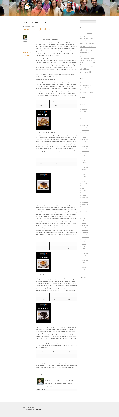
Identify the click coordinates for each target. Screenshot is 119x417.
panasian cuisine (26, 57)
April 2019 (84, 137)
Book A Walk (65, 13)
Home (24, 13)
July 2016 (84, 186)
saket (92, 66)
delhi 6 (89, 41)
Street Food (84, 69)
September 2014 (85, 237)
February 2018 (85, 167)
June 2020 (84, 113)
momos (81, 60)
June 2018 (84, 158)
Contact (58, 13)
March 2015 (84, 223)
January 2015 (84, 227)
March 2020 (84, 118)
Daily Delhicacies (26, 47)
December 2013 (85, 258)
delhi (86, 41)
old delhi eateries (87, 62)
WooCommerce (37, 409)
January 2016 (84, 199)
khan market (90, 58)
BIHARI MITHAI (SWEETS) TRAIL (88, 90)
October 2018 (84, 148)
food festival (92, 55)
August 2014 (84, 239)
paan (86, 66)
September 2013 (85, 265)
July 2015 (84, 213)
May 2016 (84, 190)
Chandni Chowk (84, 36)
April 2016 (84, 193)
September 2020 (85, 106)
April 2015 (84, 220)
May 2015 (84, 218)
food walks (82, 56)
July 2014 (84, 241)
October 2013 (84, 262)
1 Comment (25, 61)
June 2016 (84, 188)
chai (93, 35)
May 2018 (84, 160)
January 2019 (84, 141)
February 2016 (85, 197)
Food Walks (31, 13)
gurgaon (86, 56)
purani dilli (88, 66)
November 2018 (85, 146)
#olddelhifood (89, 33)
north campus (89, 60)
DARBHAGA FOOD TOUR (86, 85)
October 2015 (84, 206)
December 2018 (85, 144)
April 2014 (84, 248)
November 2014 (85, 232)
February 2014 (85, 253)
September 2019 (85, 130)
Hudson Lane (90, 56)
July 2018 (84, 155)
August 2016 (84, 183)
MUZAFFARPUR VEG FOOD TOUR (88, 83)
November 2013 (85, 260)
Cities (42, 13)
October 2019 (84, 127)
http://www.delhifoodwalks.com (51, 386)
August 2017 (84, 176)
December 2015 (85, 202)
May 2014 (84, 246)
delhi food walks (86, 47)
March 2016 (84, 195)
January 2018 (84, 169)
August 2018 (84, 153)
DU (86, 55)
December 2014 (85, 230)
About (37, 13)
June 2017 (84, 181)
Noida (83, 60)
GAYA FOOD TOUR (85, 87)
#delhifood (83, 33)
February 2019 (85, 139)
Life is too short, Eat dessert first (40, 29)
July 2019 (84, 134)
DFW (84, 55)
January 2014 (84, 255)
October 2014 (84, 234)
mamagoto (29, 55)
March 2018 (84, 165)
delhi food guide (26, 52)
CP (83, 41)
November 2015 (85, 204)
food (88, 55)
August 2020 (84, 109)
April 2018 (84, 162)
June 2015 (84, 216)
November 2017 (85, 172)
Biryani (88, 35)
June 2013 (84, 272)
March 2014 (84, 251)
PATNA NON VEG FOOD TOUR (87, 92)
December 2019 (85, 123)
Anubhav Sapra (26, 43)
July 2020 (84, 111)
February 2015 (85, 225)
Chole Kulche (85, 38)
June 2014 (84, 244)
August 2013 (84, 267)
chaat (91, 35)
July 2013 (84, 269)
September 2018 (85, 151)
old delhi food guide (87, 65)
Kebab (84, 58)
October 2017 (84, 174)
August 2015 (84, 211)
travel (92, 72)
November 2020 (85, 102)
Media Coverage (50, 13)
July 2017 (84, 179)
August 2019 (84, 132)
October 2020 (84, 104)
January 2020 (84, 120)
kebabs (86, 58)
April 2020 (84, 116)
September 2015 (85, 209)
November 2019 (85, 125)
